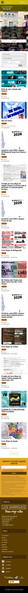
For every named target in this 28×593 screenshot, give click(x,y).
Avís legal (4, 549)
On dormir (4, 540)
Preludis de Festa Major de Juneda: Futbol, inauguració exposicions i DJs (11, 378)
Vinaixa (5, 159)
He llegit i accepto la (13, 470)
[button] (25, 8)
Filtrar (20, 65)
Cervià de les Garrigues (9, 126)
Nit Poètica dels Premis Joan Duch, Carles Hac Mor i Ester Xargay (11, 281)
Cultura (4, 123)
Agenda (14, 41)
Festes (3, 192)
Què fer (4, 537)
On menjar (4, 542)
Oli (14, 34)
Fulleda (5, 352)
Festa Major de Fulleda (9, 346)
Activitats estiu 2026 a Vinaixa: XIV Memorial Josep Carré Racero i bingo (13, 152)
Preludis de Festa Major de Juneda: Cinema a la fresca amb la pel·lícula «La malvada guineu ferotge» (13, 186)
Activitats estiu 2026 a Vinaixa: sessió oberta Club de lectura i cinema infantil (12, 315)
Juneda (5, 96)
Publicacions (14, 47)
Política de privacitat (7, 551)
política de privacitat (18, 470)
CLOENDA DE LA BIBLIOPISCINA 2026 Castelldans (12, 410)
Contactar (4, 547)
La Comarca (5, 535)
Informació (14, 28)
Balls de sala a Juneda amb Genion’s (11, 90)
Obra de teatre (6, 120)
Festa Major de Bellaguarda (11, 250)
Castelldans (6, 417)
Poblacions (14, 31)
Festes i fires (14, 44)
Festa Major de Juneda (9, 441)
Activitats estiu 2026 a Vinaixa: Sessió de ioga (12, 219)
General (4, 93)
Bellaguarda (6, 255)
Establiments (14, 37)
